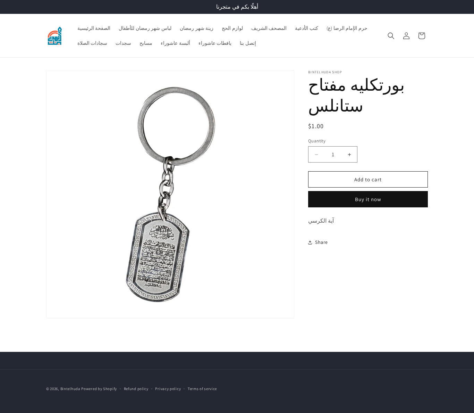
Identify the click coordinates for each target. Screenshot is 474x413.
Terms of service (202, 388)
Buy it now (368, 199)
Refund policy (136, 388)
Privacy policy (168, 388)
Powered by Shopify (99, 388)
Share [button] (321, 242)
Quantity (316, 141)
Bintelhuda (70, 388)
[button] (391, 35)
